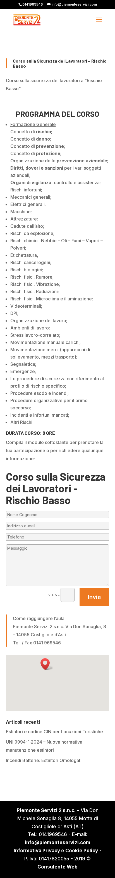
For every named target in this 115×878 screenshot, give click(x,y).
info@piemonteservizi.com (57, 842)
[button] (47, 664)
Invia (94, 597)
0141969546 (32, 4)
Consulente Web (57, 867)
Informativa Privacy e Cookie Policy (56, 850)
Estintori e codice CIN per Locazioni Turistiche (54, 731)
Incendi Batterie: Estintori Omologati (44, 760)
